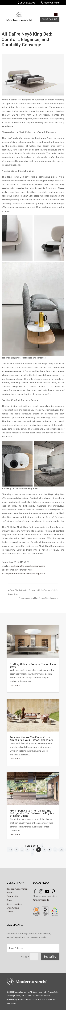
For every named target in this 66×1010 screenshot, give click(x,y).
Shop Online (13, 907)
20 (61, 849)
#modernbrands (41, 899)
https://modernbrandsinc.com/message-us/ (23, 573)
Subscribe (50, 956)
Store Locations (14, 904)
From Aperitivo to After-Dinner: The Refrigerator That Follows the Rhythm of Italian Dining (32, 813)
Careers (11, 911)
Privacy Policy (53, 992)
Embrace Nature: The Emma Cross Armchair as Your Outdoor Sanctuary (31, 739)
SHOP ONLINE (49, 19)
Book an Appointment (18, 888)
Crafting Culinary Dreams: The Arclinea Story (33, 665)
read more (15, 685)
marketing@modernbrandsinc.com (28, 565)
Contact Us (12, 896)
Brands (10, 892)
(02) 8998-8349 (51, 2)
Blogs (9, 900)
